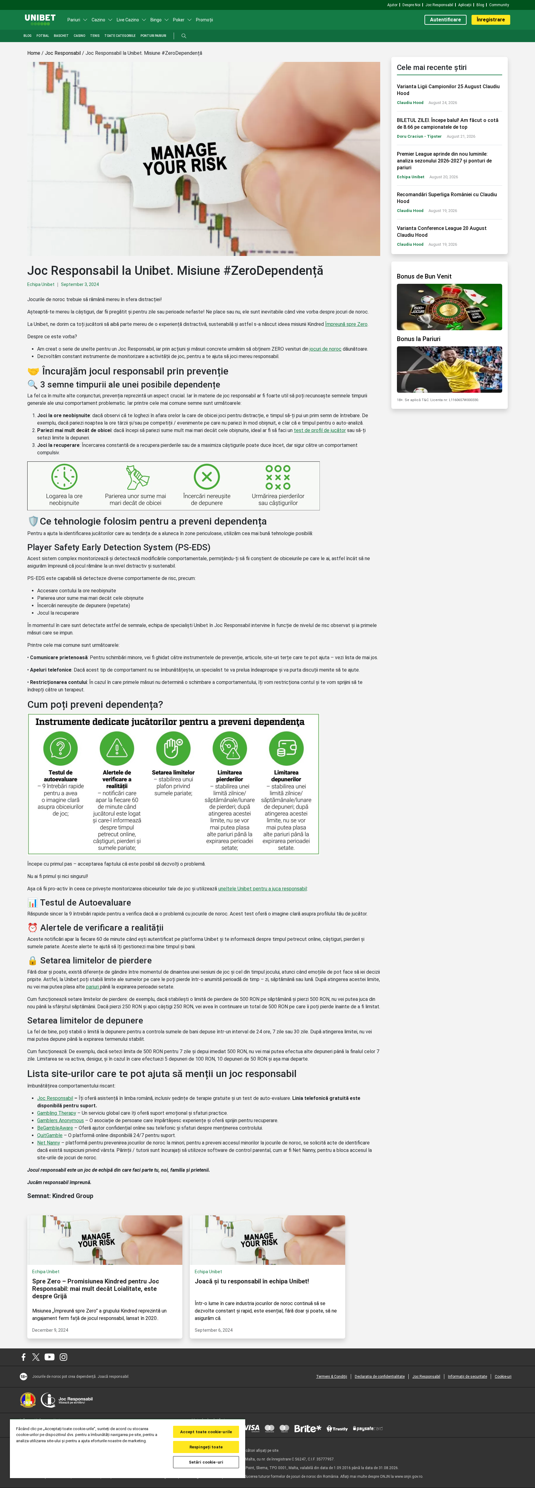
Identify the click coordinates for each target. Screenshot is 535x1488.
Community (499, 5)
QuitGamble (50, 1135)
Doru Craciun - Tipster (419, 136)
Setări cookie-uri (206, 1462)
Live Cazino (128, 19)
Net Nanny (48, 1143)
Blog (480, 5)
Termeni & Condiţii (331, 1376)
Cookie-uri (503, 1376)
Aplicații (465, 5)
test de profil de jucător (320, 430)
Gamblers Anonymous (60, 1120)
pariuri (93, 987)
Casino (79, 35)
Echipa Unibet (40, 284)
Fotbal (43, 35)
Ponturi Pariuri (153, 35)
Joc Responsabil (439, 5)
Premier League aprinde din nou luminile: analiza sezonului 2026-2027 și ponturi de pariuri (444, 161)
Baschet (61, 35)
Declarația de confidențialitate (380, 1376)
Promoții (204, 19)
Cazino (98, 19)
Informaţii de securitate (467, 1376)
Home (33, 53)
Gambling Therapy (56, 1113)
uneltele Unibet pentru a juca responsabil (262, 889)
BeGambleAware (55, 1128)
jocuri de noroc (325, 349)
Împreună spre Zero (346, 324)
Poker (179, 19)
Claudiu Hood (410, 102)
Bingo (156, 19)
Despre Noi (411, 5)
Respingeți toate (206, 1447)
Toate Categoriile (120, 35)
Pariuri (73, 19)
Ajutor (392, 5)
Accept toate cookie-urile (206, 1432)
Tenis (94, 35)
